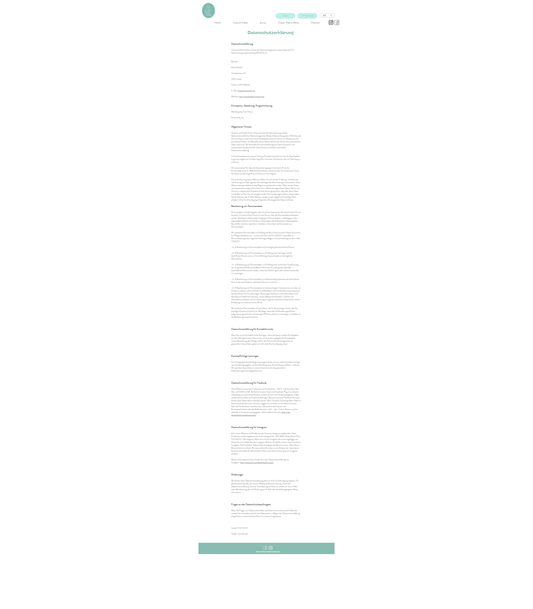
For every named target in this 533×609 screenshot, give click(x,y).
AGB (257, 552)
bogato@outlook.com (246, 90)
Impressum (262, 552)
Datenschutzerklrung (273, 552)
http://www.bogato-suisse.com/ (251, 96)
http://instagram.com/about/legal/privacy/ (257, 462)
